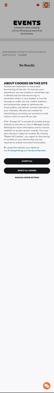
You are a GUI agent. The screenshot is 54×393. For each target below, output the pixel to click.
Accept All (27, 161)
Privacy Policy (15, 150)
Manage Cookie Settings (27, 177)
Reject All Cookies (27, 171)
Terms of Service (36, 150)
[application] (46, 385)
